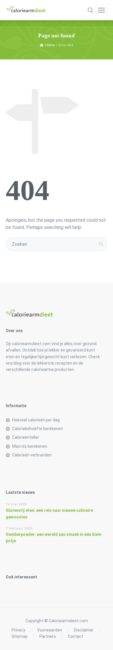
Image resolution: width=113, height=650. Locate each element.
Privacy (18, 630)
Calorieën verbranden (32, 455)
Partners (47, 636)
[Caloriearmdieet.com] (26, 10)
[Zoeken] (90, 10)
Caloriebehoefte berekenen (37, 428)
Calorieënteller (25, 437)
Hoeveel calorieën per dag (36, 420)
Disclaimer (84, 630)
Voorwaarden (49, 630)
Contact (75, 636)
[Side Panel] (101, 10)
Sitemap (20, 636)
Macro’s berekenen (29, 446)
